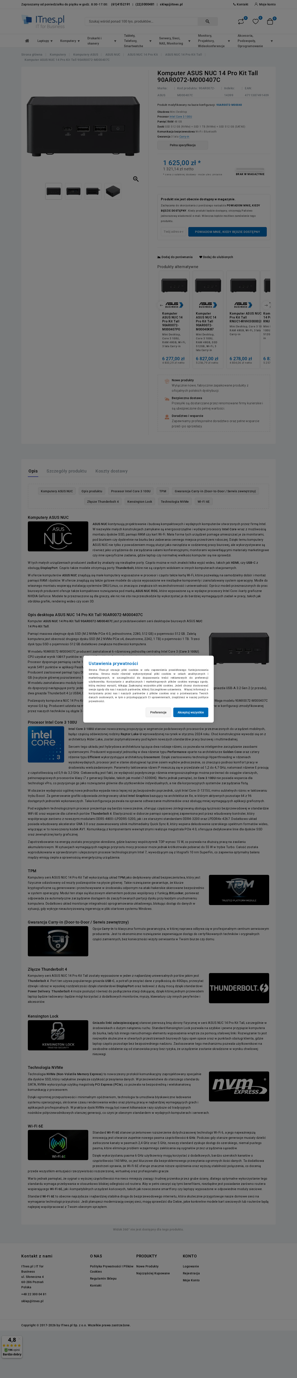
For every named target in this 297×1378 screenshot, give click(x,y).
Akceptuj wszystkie (191, 712)
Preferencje (158, 712)
